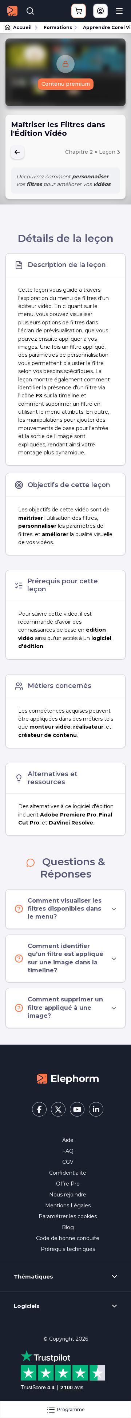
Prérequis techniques (68, 1249)
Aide (68, 1140)
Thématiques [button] (33, 1276)
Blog (68, 1227)
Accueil (22, 27)
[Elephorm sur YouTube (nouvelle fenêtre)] (77, 1109)
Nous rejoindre (67, 1194)
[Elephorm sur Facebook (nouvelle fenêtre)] (39, 1109)
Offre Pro (68, 1183)
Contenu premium (65, 84)
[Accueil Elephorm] (68, 1078)
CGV (68, 1162)
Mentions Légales (68, 1205)
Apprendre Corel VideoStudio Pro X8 (103, 27)
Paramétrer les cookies (68, 1216)
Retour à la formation (17, 152)
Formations (58, 27)
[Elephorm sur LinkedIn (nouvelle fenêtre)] (96, 1109)
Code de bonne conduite (67, 1238)
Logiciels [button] (27, 1306)
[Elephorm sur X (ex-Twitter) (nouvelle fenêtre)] (58, 1109)
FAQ (68, 1151)
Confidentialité (67, 1173)
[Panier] (78, 11)
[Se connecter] (100, 11)
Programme (71, 1409)
